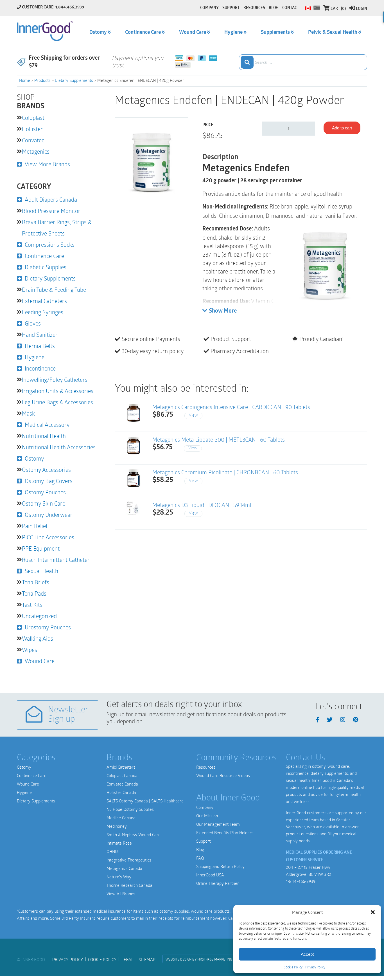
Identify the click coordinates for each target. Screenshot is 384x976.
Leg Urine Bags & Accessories (57, 402)
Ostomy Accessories (46, 469)
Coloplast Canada (122, 775)
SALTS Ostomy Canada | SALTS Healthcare (145, 801)
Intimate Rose (119, 843)
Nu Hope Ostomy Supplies (130, 809)
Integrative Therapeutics (129, 860)
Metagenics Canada (124, 868)
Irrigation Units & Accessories (57, 390)
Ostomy (34, 458)
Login (361, 9)
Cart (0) (338, 9)
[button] (373, 912)
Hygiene (34, 357)
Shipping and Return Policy (220, 866)
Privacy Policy (315, 967)
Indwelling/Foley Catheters (54, 379)
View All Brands (121, 893)
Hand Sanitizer (40, 334)
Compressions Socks (49, 244)
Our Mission (207, 815)
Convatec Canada (122, 784)
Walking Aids (37, 638)
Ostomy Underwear (49, 514)
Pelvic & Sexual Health (332, 32)
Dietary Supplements (74, 80)
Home (24, 80)
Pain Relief (35, 525)
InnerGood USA (210, 875)
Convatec (33, 140)
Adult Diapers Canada (51, 199)
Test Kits (32, 604)
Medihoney (117, 826)
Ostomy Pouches (45, 492)
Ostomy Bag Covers (49, 480)
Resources (205, 767)
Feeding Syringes (42, 312)
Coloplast (33, 117)
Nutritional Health (44, 435)
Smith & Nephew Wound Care (134, 834)
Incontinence (40, 368)
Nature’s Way (119, 876)
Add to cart (342, 127)
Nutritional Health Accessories (59, 447)
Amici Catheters (121, 767)
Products (42, 80)
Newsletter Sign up (68, 715)
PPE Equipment (41, 548)
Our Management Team (218, 824)
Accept (307, 954)
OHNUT (113, 851)
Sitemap (147, 959)
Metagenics (35, 151)
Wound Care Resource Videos (223, 775)
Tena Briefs (35, 582)
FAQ (200, 858)
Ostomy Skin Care (43, 503)
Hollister (32, 129)
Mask (28, 413)
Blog (200, 849)
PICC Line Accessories (48, 537)
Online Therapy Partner (217, 883)
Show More (223, 311)
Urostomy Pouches (48, 627)
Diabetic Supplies (45, 267)
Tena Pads (34, 593)
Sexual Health (41, 571)
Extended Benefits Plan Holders (224, 832)
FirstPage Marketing (214, 959)
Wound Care (40, 661)
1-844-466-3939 (300, 881)
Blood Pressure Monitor (51, 210)
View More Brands (47, 164)
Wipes (29, 649)
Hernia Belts (40, 345)
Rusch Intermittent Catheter (56, 559)
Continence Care (44, 255)
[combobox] (303, 62)
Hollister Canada (121, 792)
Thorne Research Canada (129, 885)
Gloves (33, 323)
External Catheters (44, 300)
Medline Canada (121, 817)
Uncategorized (39, 616)
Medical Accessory (47, 424)
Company (204, 807)
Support (203, 841)
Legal (127, 959)
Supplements (275, 32)
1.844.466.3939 (69, 7)
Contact (290, 8)
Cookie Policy (293, 967)
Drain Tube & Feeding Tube (54, 289)
